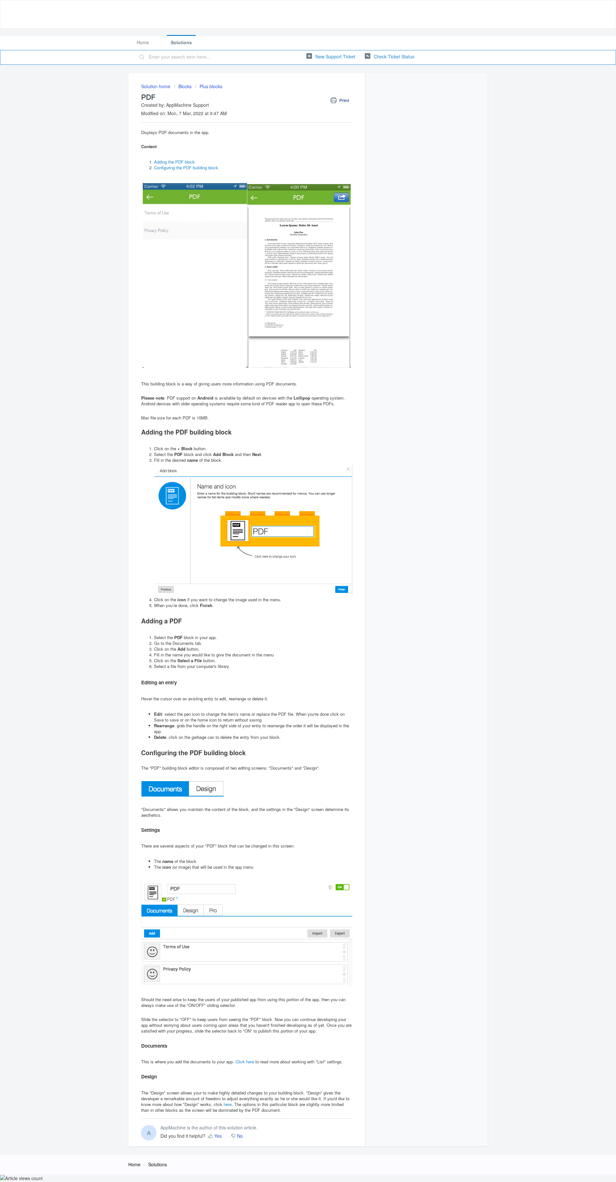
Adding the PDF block (174, 162)
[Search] (142, 57)
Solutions (181, 42)
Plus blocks (211, 86)
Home (143, 42)
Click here (244, 1062)
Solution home (156, 86)
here (228, 1104)
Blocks (185, 86)
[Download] (296, 523)
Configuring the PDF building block (186, 168)
